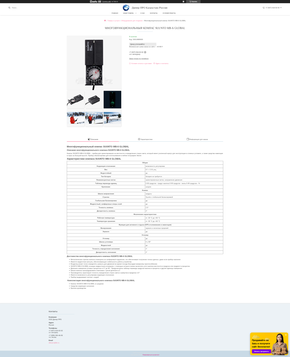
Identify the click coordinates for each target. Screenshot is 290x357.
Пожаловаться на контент (151, 355)
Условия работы (169, 13)
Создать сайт (106, 1)
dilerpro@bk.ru (54, 343)
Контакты (154, 13)
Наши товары (128, 13)
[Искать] (9, 7)
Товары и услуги (114, 21)
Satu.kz (155, 353)
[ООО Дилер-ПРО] (126, 7)
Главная (115, 13)
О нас (142, 13)
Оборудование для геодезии (132, 21)
